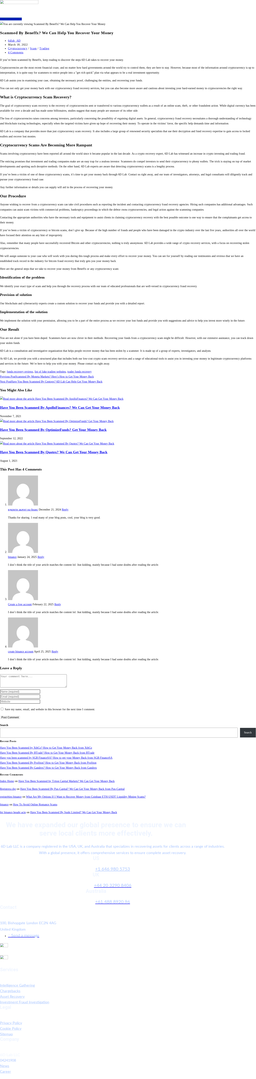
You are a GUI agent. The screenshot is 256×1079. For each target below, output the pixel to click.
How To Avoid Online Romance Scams (35, 804)
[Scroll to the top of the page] (1, 1076)
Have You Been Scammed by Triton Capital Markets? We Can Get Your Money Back (66, 781)
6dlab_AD (14, 40)
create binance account (20, 651)
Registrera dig (8, 788)
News (4, 1066)
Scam (33, 48)
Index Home (7, 781)
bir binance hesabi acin (13, 812)
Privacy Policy (11, 1023)
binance (12, 556)
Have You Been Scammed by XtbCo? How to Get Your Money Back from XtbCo (46, 747)
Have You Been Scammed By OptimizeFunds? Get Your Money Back (53, 430)
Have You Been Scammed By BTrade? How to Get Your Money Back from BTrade (47, 752)
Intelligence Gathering (17, 985)
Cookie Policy (10, 1029)
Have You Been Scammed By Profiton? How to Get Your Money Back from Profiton (48, 762)
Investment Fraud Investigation (24, 1002)
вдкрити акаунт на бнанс (23, 509)
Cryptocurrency (17, 48)
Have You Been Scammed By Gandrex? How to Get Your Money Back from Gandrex (48, 767)
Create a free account (20, 604)
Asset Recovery (12, 997)
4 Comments (15, 52)
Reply (65, 509)
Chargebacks (10, 991)
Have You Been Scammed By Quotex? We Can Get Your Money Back (53, 452)
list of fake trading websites (50, 371)
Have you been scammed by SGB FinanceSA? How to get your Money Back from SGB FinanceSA (56, 757)
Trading (44, 48)
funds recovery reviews (20, 371)
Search (4, 725)
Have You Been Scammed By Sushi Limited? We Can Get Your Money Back (73, 812)
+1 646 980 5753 (112, 869)
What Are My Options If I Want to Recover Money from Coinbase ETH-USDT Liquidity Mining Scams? (86, 796)
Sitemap (6, 1034)
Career (5, 1072)
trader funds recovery (79, 371)
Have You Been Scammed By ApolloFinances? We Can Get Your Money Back (60, 408)
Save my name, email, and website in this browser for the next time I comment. (50, 709)
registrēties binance (11, 796)
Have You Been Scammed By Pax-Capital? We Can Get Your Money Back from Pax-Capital (72, 788)
